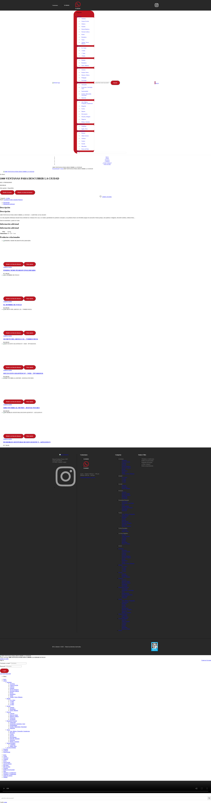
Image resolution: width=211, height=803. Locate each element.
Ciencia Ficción (126, 462)
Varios (120, 512)
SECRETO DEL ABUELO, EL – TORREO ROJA (20, 339)
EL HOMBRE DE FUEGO (12, 305)
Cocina (124, 518)
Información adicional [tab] (9, 224)
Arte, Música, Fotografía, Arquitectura (20, 731)
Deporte (124, 520)
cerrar (5, 802)
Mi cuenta (5, 765)
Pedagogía (124, 496)
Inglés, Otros (125, 531)
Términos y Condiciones (9, 772)
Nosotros (5, 749)
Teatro (123, 472)
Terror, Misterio (126, 488)
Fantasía (124, 465)
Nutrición (124, 510)
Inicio (4, 679)
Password (3, 666)
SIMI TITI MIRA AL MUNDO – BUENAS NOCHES (21, 408)
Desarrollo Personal (124, 500)
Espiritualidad (125, 506)
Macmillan (124, 542)
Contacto (5, 750)
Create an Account (206, 660)
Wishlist (5, 777)
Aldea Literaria (126, 536)
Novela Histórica (126, 466)
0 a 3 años (124, 477)
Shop (4, 771)
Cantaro (124, 539)
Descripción (6, 202)
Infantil (57, 168)
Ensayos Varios (126, 493)
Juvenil (120, 484)
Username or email (5, 663)
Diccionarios (125, 521)
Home (54, 168)
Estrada (124, 541)
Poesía (123, 469)
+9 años (124, 482)
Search (115, 82)
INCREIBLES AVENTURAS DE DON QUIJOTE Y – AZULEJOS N (26, 442)
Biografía (124, 517)
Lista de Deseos (7, 763)
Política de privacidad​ (9, 769)
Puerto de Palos (126, 543)
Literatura (121, 459)
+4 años (61, 168)
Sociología (124, 498)
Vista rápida (29, 264)
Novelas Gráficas (126, 468)
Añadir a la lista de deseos (24, 192)
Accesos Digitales (123, 533)
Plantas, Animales (126, 526)
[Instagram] (157, 5)
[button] (55, 5)
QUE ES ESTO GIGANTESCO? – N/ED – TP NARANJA (23, 373)
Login (4, 670)
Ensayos (121, 490)
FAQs (4, 760)
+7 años (124, 480)
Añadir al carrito (7, 192)
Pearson (124, 535)
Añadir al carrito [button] (7, 267)
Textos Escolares (123, 528)
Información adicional (9, 204)
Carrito (5, 756)
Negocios (124, 524)
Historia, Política (126, 495)
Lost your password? (5, 673)
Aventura (124, 460)
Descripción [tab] (5, 207)
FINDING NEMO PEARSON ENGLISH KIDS (19, 270)
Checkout (5, 758)
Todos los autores (7, 775)
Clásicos (124, 463)
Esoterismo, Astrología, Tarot (17, 724)
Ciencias (124, 492)
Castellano (124, 529)
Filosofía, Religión (126, 523)
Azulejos (124, 538)
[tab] (107, 202)
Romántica (124, 471)
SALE (120, 546)
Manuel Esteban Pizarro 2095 (60, 459)
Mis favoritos (6, 766)
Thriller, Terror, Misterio (128, 474)
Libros (5, 680)
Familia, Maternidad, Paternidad (127, 508)
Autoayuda (125, 501)
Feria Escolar (6, 752)
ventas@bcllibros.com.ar (87, 477)
